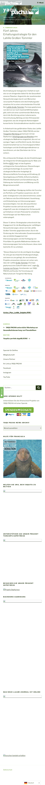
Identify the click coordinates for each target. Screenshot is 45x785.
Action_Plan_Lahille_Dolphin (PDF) (17, 313)
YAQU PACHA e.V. (9, 17)
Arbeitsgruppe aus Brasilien (23, 137)
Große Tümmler (22, 263)
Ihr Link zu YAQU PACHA (12, 364)
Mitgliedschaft (9, 355)
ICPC (12, 163)
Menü (41, 3)
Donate (2, 391)
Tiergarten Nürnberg (11, 134)
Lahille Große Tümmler (15, 107)
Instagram (7, 373)
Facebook (7, 368)
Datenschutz (7, 770)
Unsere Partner (9, 359)
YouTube (6, 377)
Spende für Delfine (10, 350)
